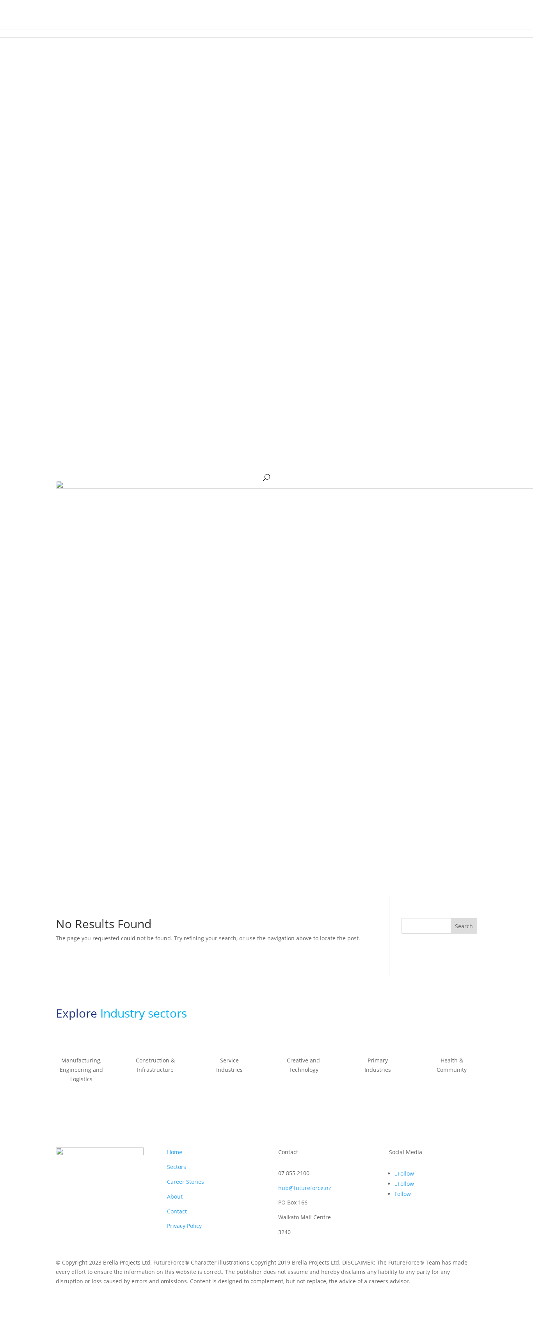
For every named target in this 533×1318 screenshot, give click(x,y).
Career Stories (185, 1181)
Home (174, 1152)
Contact (177, 1211)
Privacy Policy (184, 1225)
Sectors (176, 1167)
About (175, 1196)
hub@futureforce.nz (304, 1188)
